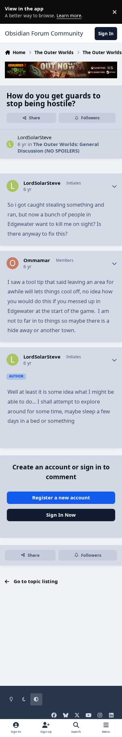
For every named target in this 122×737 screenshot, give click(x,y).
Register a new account (61, 497)
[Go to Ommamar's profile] (13, 263)
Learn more (13, 11)
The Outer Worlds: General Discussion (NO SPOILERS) (58, 147)
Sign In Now (61, 514)
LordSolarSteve (34, 137)
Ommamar (36, 260)
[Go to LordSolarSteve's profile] (10, 144)
